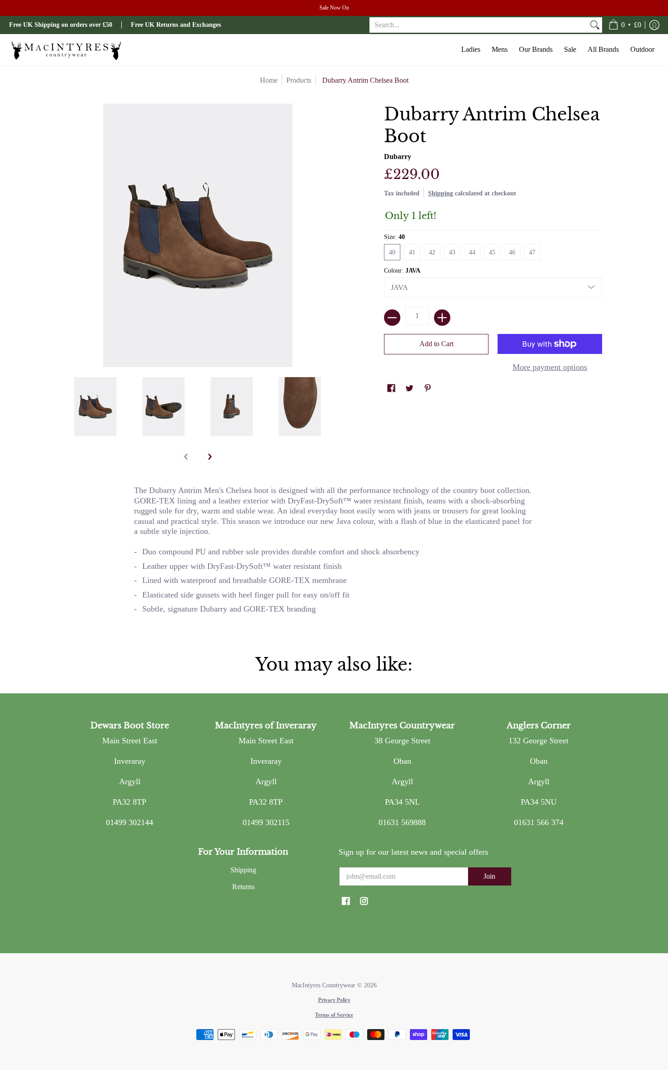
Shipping (440, 193)
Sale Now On (334, 8)
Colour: (402, 270)
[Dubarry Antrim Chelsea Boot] (95, 406)
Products (298, 80)
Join (489, 876)
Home (269, 80)
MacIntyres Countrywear (323, 985)
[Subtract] (392, 317)
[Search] (595, 25)
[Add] (442, 317)
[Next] (209, 456)
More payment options (550, 367)
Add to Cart (436, 344)
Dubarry (397, 156)
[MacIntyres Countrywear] (66, 49)
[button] (624, 25)
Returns (243, 887)
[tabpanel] (334, 554)
